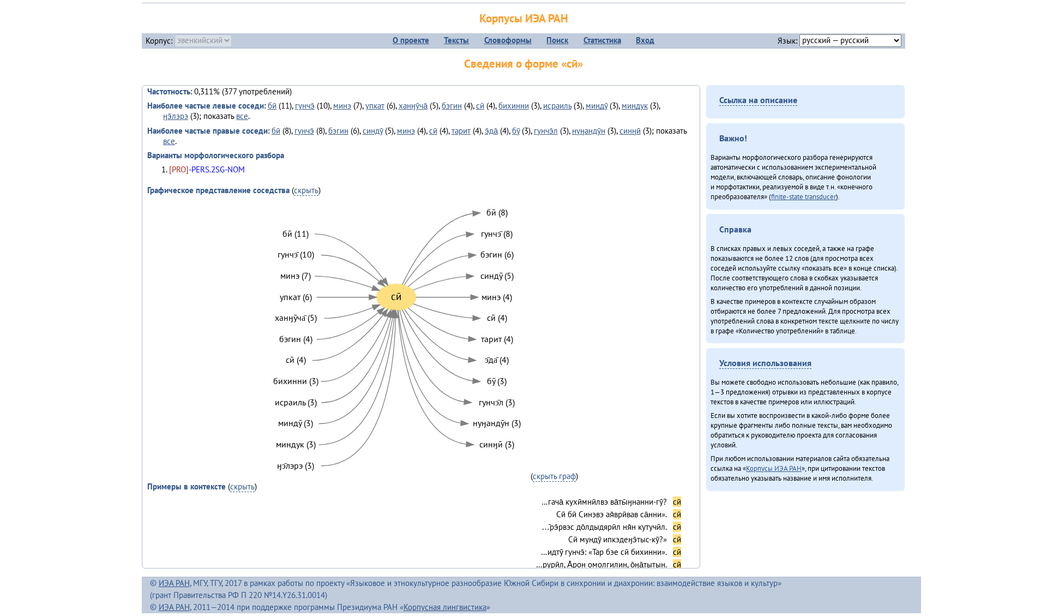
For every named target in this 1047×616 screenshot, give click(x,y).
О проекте (411, 40)
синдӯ (373, 130)
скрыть (306, 190)
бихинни (513, 105)
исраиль (557, 105)
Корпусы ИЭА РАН (523, 18)
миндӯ (596, 105)
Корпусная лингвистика (445, 607)
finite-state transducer (803, 196)
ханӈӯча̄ (413, 105)
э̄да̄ (491, 130)
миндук (635, 105)
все (242, 116)
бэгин (452, 105)
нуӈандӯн (588, 130)
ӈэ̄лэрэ (175, 116)
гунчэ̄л (546, 130)
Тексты (456, 40)
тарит (461, 130)
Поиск (557, 40)
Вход (645, 40)
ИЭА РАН (174, 583)
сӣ (480, 105)
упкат (374, 105)
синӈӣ (630, 130)
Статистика (602, 40)
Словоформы (508, 40)
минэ (342, 105)
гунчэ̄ (305, 105)
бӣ (272, 105)
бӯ (516, 130)
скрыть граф (554, 476)
